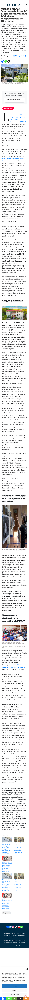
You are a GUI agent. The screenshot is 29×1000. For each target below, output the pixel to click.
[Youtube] (18, 927)
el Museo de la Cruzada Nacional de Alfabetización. (14, 666)
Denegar (14, 990)
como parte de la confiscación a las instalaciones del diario (13, 160)
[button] (26, 969)
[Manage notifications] (25, 996)
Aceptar (14, 986)
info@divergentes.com (19, 945)
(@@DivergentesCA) (19, 56)
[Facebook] (2, 61)
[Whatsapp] (5, 61)
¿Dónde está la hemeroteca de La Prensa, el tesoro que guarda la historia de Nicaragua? (7, 867)
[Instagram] (13, 927)
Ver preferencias (14, 994)
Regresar (6, 913)
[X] (8, 61)
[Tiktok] (16, 927)
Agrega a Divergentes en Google (13, 100)
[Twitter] (10, 927)
